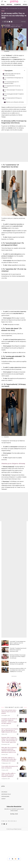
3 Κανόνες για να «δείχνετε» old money (15, 102)
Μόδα (3, 10)
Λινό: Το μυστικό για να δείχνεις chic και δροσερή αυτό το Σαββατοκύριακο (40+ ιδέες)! (9, 730)
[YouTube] (4, 824)
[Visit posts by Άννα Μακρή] (2, 25)
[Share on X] (7, 22)
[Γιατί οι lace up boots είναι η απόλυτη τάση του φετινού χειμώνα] (23, 711)
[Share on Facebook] (5, 22)
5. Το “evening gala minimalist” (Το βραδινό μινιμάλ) (13, 94)
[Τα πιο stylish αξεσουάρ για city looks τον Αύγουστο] (23, 768)
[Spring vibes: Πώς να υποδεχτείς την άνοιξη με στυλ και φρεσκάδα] (5, 663)
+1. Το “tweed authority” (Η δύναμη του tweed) (12, 98)
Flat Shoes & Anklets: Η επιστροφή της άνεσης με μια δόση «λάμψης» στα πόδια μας (17, 656)
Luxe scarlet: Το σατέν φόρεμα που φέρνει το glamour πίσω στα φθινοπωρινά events (17, 643)
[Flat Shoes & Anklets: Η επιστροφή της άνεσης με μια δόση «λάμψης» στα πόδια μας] (5, 656)
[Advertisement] (14, 147)
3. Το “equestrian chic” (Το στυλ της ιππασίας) (11, 86)
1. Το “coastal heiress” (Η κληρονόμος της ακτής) (13, 78)
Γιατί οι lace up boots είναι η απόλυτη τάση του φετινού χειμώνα (8, 712)
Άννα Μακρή (7, 25)
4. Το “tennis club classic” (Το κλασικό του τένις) (13, 90)
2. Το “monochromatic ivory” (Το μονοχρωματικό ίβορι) (11, 82)
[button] (2, 1)
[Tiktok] (6, 824)
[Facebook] (2, 824)
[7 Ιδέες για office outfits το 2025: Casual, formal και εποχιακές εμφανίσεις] (23, 775)
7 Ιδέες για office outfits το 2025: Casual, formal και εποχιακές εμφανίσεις (8, 775)
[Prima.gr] (14, 1)
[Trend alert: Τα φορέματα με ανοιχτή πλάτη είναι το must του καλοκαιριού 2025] (5, 649)
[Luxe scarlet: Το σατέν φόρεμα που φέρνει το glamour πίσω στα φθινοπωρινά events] (5, 643)
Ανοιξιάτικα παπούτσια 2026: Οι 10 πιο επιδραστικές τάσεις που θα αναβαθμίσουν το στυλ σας (18, 670)
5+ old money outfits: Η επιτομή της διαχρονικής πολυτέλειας (11, 74)
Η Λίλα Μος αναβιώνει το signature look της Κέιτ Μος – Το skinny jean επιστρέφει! (9, 759)
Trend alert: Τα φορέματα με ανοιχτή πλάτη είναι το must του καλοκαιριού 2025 (18, 650)
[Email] (9, 22)
